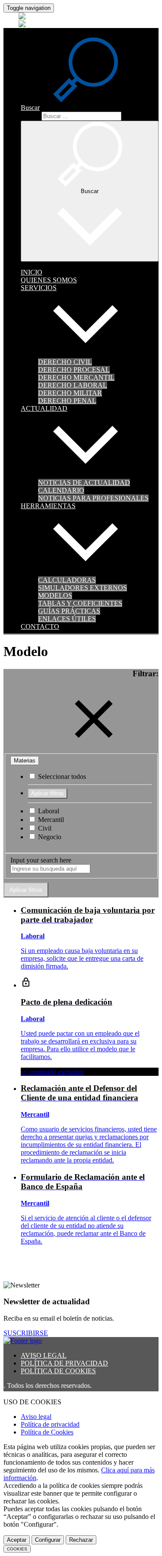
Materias (24, 760)
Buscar (30, 115)
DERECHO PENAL (67, 400)
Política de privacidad (50, 1424)
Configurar (47, 1540)
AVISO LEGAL (44, 1355)
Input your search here (40, 860)
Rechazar (81, 1540)
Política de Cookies (47, 1432)
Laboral (47, 811)
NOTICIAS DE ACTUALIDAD (84, 482)
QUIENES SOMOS (49, 280)
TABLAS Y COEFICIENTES (80, 603)
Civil (43, 828)
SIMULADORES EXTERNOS (82, 587)
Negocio (48, 836)
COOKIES (17, 1549)
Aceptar (16, 1540)
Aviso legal (36, 1416)
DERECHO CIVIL (65, 362)
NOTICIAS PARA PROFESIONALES (93, 498)
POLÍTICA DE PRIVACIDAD (64, 1363)
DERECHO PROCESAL (74, 369)
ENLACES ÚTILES (67, 618)
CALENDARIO (61, 490)
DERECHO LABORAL (72, 385)
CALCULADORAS (67, 580)
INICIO (31, 272)
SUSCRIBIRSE (25, 1333)
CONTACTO (40, 626)
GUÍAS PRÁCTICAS (69, 611)
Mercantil (50, 819)
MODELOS (55, 595)
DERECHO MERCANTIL (76, 377)
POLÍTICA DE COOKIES (58, 1371)
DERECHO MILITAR (70, 393)
